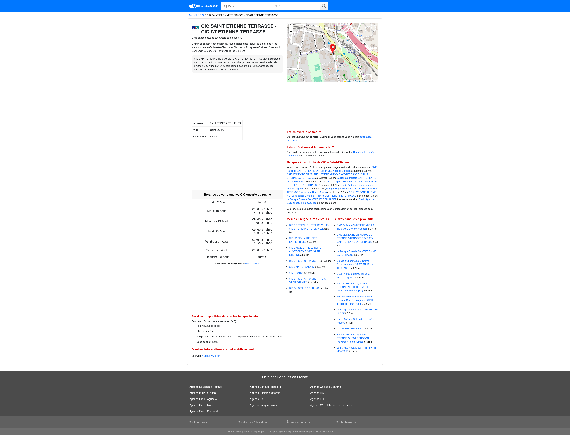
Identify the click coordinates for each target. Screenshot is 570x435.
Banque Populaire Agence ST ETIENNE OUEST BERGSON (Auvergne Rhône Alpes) (353, 338)
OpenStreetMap (361, 81)
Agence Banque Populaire (265, 386)
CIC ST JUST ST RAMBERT (304, 260)
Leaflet (349, 81)
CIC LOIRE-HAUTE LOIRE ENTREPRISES (303, 239)
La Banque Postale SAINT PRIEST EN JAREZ (311, 199)
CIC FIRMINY (296, 272)
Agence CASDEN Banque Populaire (331, 405)
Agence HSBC (318, 393)
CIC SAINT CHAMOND (301, 266)
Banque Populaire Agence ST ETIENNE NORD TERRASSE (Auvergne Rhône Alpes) (353, 287)
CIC (202, 15)
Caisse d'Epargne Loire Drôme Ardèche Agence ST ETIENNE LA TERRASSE (355, 264)
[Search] (324, 6)
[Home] (203, 5)
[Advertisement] (237, 97)
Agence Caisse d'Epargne (325, 386)
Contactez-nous (346, 422)
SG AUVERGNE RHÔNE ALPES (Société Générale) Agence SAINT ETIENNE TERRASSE (331, 193)
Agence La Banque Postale (205, 386)
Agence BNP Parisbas (202, 393)
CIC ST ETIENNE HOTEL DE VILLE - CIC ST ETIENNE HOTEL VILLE (309, 226)
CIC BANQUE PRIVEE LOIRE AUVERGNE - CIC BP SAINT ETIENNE (305, 251)
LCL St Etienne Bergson (349, 328)
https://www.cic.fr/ (211, 355)
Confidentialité (198, 422)
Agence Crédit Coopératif (204, 411)
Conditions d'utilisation (252, 422)
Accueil (193, 15)
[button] (333, 48)
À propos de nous (298, 422)
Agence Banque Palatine (264, 405)
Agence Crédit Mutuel (202, 405)
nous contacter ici (252, 263)
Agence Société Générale (265, 393)
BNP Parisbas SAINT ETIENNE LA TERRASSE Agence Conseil (332, 168)
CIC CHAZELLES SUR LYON (305, 288)
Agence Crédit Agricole (203, 399)
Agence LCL (317, 399)
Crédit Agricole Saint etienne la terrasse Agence (353, 275)
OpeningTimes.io (281, 431)
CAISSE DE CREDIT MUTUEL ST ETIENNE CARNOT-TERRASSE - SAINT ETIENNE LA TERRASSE (355, 238)
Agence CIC (257, 399)
